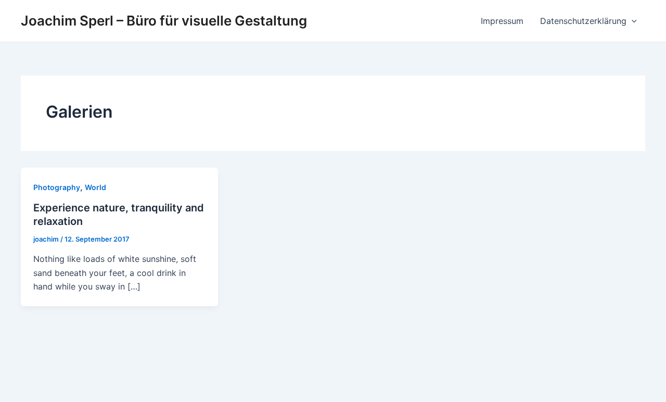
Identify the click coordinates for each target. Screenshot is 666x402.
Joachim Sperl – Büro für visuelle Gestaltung (164, 20)
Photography (56, 187)
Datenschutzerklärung (583, 21)
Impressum (502, 21)
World (95, 187)
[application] (631, 21)
